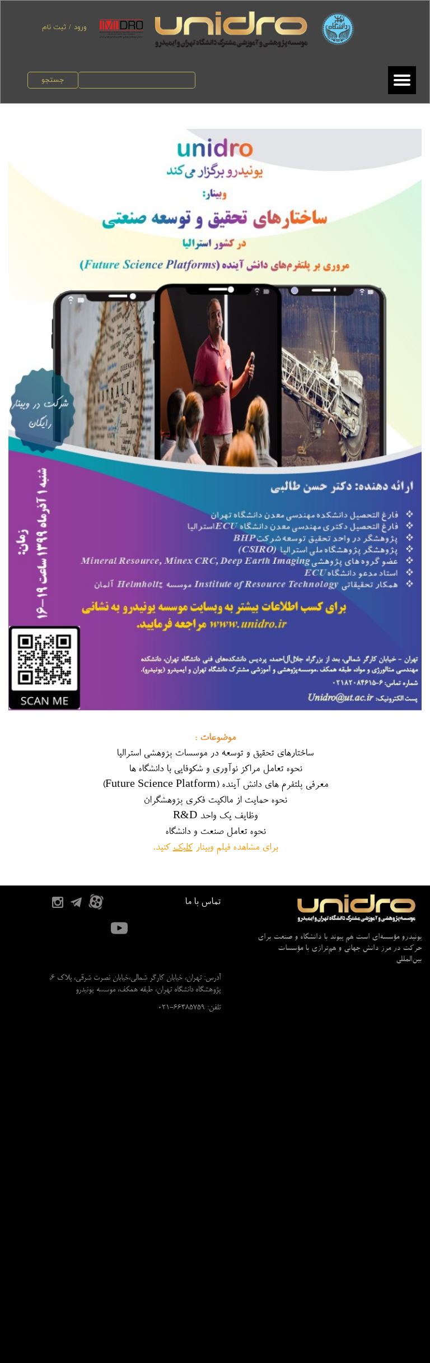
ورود (80, 27)
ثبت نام (54, 27)
